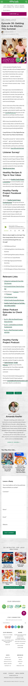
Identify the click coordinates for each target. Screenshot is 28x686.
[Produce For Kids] (10, 606)
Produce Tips (20, 665)
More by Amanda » (14, 442)
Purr (23, 681)
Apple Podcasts (8, 362)
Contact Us (8, 665)
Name (5, 509)
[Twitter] (16, 626)
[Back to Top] (24, 613)
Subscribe (13, 14)
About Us (7, 657)
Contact (11, 673)
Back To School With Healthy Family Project (8, 641)
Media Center (7, 663)
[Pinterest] (9, 626)
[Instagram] (19, 626)
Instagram (20, 645)
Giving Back (7, 659)
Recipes (20, 657)
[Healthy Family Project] (3, 606)
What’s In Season (20, 643)
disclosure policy (23, 37)
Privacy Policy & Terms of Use (13, 677)
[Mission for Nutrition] (18, 606)
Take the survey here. (9, 168)
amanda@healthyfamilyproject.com (17, 380)
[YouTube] (6, 626)
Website (5, 524)
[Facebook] (12, 626)
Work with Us (7, 661)
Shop (20, 663)
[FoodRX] (25, 606)
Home (2, 19)
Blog (20, 659)
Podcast (18, 393)
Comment (6, 491)
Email (5, 517)
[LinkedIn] (22, 626)
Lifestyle (7, 19)
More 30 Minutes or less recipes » (14, 587)
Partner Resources (20, 641)
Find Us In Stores (7, 634)
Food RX (7, 644)
